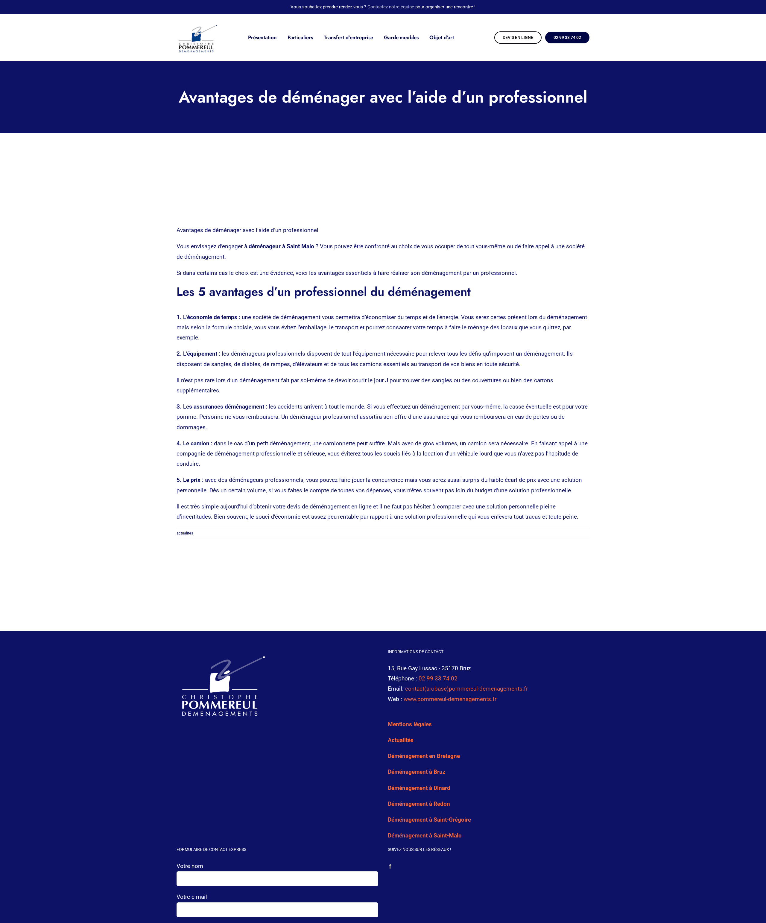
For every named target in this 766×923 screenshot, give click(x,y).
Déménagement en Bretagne (424, 756)
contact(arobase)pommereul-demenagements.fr (466, 688)
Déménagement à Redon (419, 803)
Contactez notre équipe (390, 7)
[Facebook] (390, 866)
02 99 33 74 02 (438, 678)
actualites (185, 533)
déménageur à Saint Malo (281, 246)
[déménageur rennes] (197, 24)
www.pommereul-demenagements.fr (450, 699)
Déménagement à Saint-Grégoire (429, 819)
